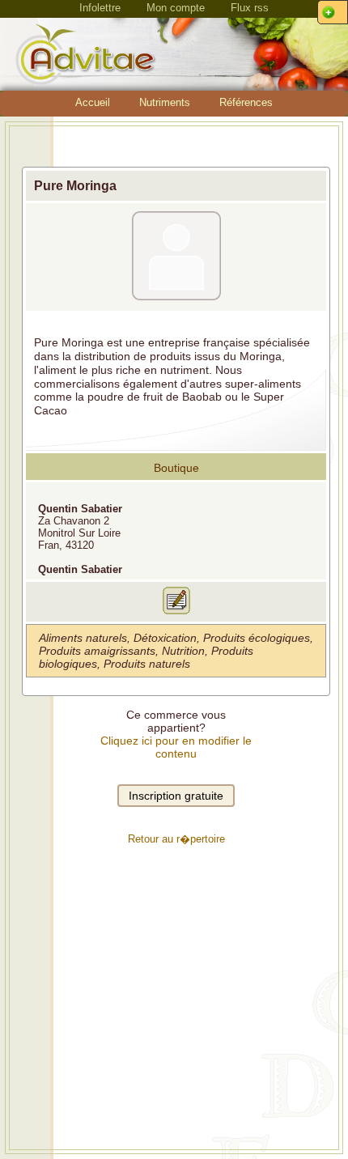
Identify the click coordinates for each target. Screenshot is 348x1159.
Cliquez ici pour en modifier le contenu (176, 747)
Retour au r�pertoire (176, 839)
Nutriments (164, 102)
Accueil (92, 102)
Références (246, 102)
